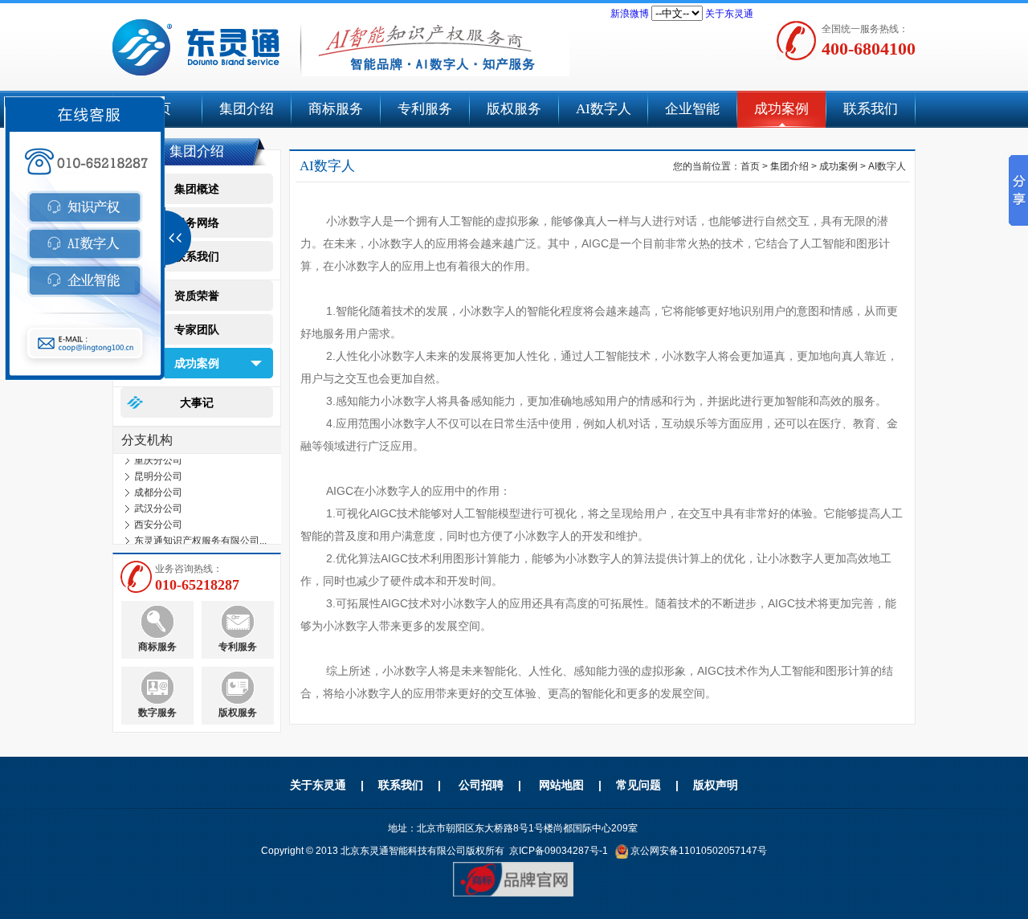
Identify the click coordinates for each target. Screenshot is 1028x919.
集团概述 (196, 188)
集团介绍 (246, 108)
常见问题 (638, 784)
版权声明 (715, 784)
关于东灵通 (729, 13)
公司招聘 (481, 784)
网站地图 (561, 784)
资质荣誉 (196, 295)
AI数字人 (603, 108)
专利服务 (425, 108)
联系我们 (870, 108)
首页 (750, 166)
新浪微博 (629, 13)
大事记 (197, 402)
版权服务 (514, 108)
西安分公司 (158, 520)
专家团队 (196, 329)
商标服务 (335, 108)
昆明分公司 (158, 472)
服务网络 (196, 222)
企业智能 (692, 108)
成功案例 (781, 108)
